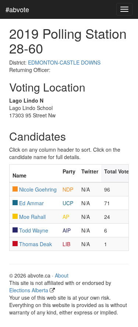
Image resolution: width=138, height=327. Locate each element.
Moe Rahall (32, 216)
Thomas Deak (35, 244)
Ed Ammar (31, 203)
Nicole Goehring (38, 189)
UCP (68, 203)
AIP (67, 230)
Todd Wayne (33, 230)
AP (66, 216)
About (61, 275)
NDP (68, 189)
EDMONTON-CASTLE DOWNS (64, 62)
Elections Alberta (28, 290)
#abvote (17, 9)
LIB (66, 244)
